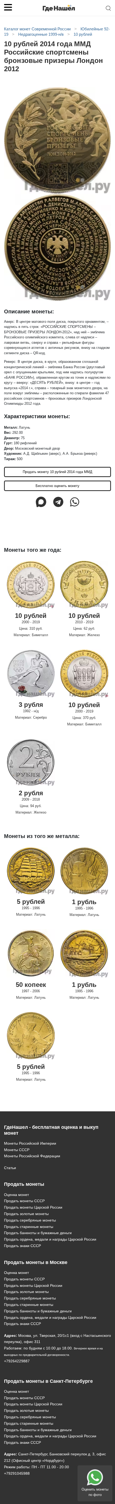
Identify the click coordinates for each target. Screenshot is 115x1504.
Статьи (10, 1168)
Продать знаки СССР (22, 1246)
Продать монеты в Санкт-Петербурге (48, 1381)
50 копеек (31, 984)
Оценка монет (16, 1195)
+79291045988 (17, 1473)
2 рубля (31, 793)
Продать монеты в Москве (35, 1262)
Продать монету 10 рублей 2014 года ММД (57, 472)
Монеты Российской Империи (30, 1143)
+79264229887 (17, 1361)
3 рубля (31, 704)
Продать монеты (24, 1184)
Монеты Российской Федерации (32, 1156)
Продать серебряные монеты (30, 1220)
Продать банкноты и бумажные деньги (38, 1233)
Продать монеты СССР (24, 1201)
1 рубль (84, 901)
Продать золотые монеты (26, 1214)
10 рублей (31, 615)
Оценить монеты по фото (95, 1492)
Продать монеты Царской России (33, 1207)
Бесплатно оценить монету (57, 486)
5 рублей (31, 901)
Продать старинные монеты (28, 1226)
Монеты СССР (16, 1150)
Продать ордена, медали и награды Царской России (50, 1239)
